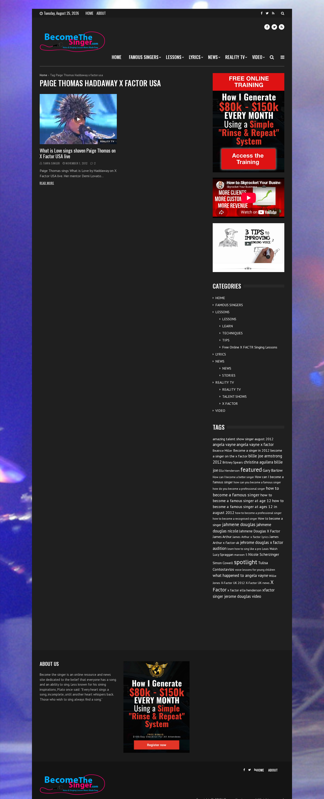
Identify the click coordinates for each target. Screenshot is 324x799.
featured (251, 469)
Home (43, 75)
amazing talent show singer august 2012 (243, 439)
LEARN (227, 326)
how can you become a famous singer (257, 482)
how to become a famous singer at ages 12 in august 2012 (248, 506)
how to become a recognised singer (235, 519)
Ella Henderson (229, 471)
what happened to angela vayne (240, 575)
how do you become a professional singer (239, 489)
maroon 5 (240, 555)
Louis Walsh (269, 549)
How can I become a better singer (233, 477)
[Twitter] (267, 13)
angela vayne (224, 444)
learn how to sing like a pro (244, 549)
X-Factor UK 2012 (233, 583)
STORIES (228, 375)
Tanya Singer (51, 163)
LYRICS (195, 57)
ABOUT (101, 13)
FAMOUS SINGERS (143, 57)
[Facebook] (262, 13)
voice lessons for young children (255, 570)
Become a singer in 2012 (251, 450)
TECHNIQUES (232, 333)
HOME (89, 13)
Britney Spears (232, 462)
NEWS (213, 57)
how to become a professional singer (258, 513)
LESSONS (173, 57)
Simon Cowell (223, 563)
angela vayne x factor (255, 444)
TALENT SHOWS (234, 396)
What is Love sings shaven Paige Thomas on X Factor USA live (77, 153)
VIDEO (257, 57)
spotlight (245, 562)
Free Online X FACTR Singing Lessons (249, 347)
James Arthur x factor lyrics (251, 537)
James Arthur (222, 536)
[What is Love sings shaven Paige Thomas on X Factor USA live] (78, 119)
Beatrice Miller (222, 451)
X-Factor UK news (258, 583)
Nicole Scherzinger (263, 554)
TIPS (225, 340)
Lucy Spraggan (223, 554)
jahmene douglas (238, 524)
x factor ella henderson (244, 590)
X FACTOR (230, 403)
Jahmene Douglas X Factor (259, 531)
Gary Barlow (273, 470)
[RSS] (273, 13)
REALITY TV (235, 57)
